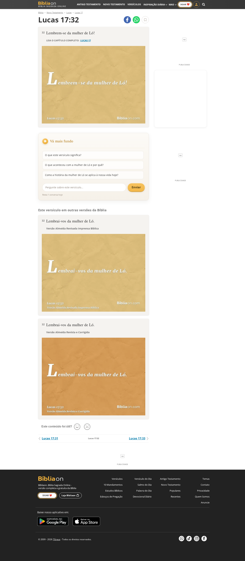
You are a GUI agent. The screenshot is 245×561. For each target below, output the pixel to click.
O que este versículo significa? (63, 155)
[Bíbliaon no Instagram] (196, 538)
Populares (175, 490)
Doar (185, 4)
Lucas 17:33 (137, 438)
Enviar (136, 187)
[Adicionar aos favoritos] (145, 19)
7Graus (56, 539)
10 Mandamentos (113, 484)
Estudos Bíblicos (113, 490)
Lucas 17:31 (50, 438)
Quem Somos (202, 496)
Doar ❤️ (47, 495)
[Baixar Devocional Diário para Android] (52, 522)
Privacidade (203, 490)
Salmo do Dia (145, 484)
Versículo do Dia (143, 478)
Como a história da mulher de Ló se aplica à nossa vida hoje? (81, 175)
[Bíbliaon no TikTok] (189, 538)
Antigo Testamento (89, 4)
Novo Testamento (114, 4)
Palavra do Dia (144, 490)
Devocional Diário (142, 496)
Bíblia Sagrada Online (52, 6)
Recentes (175, 496)
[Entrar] (196, 4)
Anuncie (205, 502)
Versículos (134, 4)
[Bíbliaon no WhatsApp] (181, 538)
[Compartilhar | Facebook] (127, 19)
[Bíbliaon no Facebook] (204, 538)
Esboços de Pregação (111, 496)
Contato (205, 484)
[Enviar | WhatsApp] (136, 19)
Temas (205, 478)
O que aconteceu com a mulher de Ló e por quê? (74, 165)
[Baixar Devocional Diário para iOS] (86, 522)
